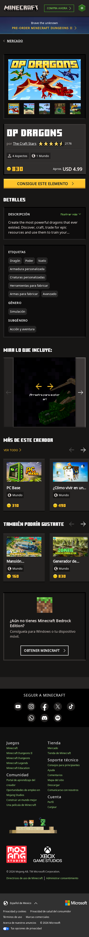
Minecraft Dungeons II (19, 753)
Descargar (54, 785)
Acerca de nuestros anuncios (19, 922)
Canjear (52, 807)
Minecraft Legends (17, 763)
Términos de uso (12, 917)
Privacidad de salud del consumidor (50, 911)
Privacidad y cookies (14, 911)
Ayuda (51, 770)
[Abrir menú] (82, 8)
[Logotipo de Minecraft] (20, 8)
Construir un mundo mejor (21, 800)
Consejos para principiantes (64, 765)
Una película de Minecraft (21, 805)
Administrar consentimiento (62, 878)
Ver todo (11, 450)
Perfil (51, 802)
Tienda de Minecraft (59, 753)
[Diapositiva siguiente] (83, 449)
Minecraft (12, 748)
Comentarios (55, 775)
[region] (44, 392)
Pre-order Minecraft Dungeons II (42, 28)
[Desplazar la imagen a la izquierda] (8, 392)
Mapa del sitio (56, 780)
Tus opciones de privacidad (26, 928)
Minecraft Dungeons (18, 758)
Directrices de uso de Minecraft (24, 878)
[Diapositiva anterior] (71, 449)
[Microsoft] (76, 902)
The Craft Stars (24, 143)
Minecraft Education (18, 768)
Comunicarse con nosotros (63, 790)
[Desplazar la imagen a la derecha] (80, 392)
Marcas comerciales (37, 917)
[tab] (13, 108)
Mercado (15, 41)
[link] (18, 706)
